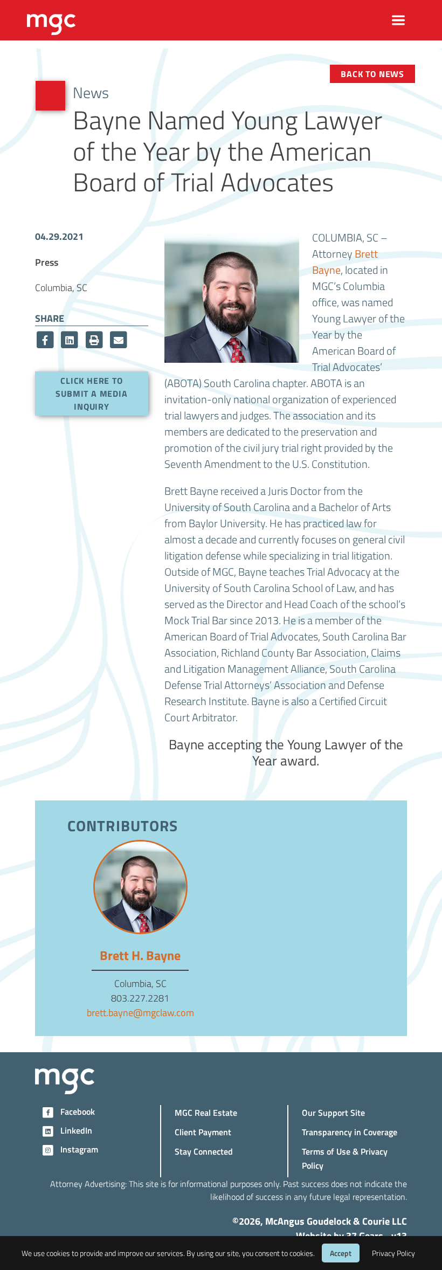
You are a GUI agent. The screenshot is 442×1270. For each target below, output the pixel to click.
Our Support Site (333, 1112)
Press (46, 261)
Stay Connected (204, 1151)
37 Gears (364, 1235)
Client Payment (203, 1132)
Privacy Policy (393, 1253)
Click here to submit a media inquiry (91, 393)
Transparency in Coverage (349, 1132)
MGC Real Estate (206, 1112)
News (91, 92)
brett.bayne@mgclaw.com (140, 1012)
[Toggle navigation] (398, 20)
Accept (340, 1253)
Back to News (372, 73)
